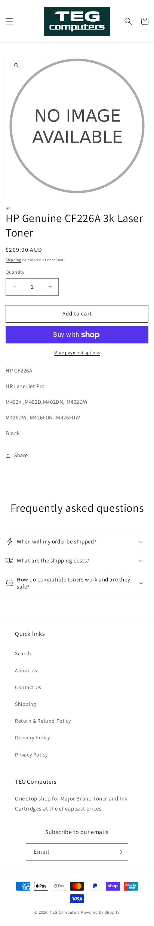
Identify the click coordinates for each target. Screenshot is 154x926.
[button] (9, 21)
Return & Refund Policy (43, 720)
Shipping (13, 259)
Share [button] (21, 455)
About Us (26, 670)
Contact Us (28, 687)
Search (23, 653)
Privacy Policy (31, 754)
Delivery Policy (32, 737)
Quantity (15, 272)
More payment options (77, 352)
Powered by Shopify (100, 912)
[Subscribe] (119, 852)
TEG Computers (65, 912)
